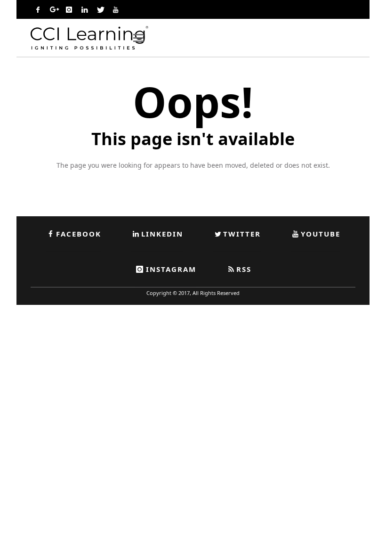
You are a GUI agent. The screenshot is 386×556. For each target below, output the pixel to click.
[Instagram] (69, 9)
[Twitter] (100, 9)
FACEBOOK (78, 233)
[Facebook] (38, 9)
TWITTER (242, 233)
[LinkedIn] (84, 9)
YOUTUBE (320, 233)
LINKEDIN (162, 233)
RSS (243, 269)
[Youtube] (115, 9)
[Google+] (53, 9)
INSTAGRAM (171, 269)
